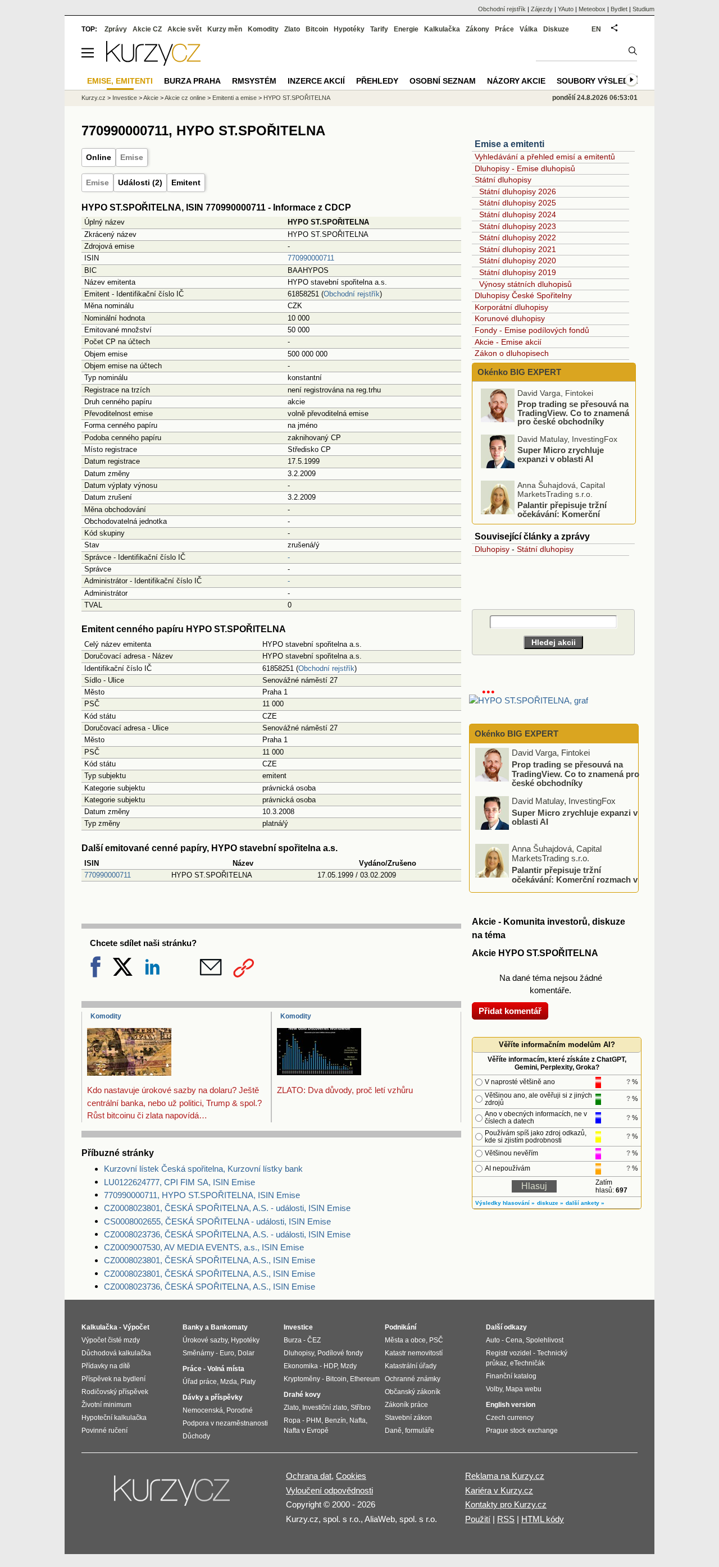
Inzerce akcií (316, 80)
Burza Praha (192, 80)
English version (510, 1405)
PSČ (436, 1340)
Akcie (150, 97)
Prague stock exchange (522, 1430)
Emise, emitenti (120, 80)
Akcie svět (184, 29)
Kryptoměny (302, 1379)
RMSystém (254, 80)
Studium (643, 9)
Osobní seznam (442, 80)
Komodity (105, 1016)
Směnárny (198, 1353)
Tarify (379, 29)
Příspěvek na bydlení (113, 1379)
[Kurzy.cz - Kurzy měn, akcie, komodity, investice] (153, 62)
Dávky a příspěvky (213, 1397)
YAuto (566, 9)
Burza (293, 1340)
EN (596, 29)
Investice (124, 97)
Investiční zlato (324, 1407)
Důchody (196, 1436)
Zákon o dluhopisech (512, 353)
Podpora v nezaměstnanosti (225, 1423)
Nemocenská (203, 1410)
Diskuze (556, 29)
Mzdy (348, 1366)
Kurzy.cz (93, 97)
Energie (406, 29)
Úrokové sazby (205, 1340)
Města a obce (405, 1340)
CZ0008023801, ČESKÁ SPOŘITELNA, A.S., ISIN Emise (209, 1260)
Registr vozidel (508, 1353)
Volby (494, 1389)
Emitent (186, 182)
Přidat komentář (510, 1011)
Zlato (292, 29)
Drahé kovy (302, 1395)
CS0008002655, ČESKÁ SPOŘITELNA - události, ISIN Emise (217, 1221)
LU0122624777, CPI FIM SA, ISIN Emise (179, 1182)
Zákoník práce (406, 1405)
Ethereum (365, 1379)
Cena (514, 1340)
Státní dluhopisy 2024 (517, 214)
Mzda (228, 1382)
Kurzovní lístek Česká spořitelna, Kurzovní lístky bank (203, 1168)
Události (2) (140, 182)
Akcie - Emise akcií (508, 341)
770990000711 (311, 258)
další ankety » (585, 1203)
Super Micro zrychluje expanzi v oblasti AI (560, 454)
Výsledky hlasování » (505, 1203)
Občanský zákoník (412, 1392)
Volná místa (225, 1369)
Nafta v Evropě (306, 1430)
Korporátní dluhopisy (511, 307)
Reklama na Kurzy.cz (504, 1476)
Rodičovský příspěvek (114, 1392)
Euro (227, 1353)
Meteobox (592, 9)
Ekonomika (301, 1366)
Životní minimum (106, 1405)
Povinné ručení (104, 1430)
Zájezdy (542, 9)
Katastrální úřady (410, 1366)
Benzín (335, 1420)
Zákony (477, 29)
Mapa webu (523, 1389)
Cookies (351, 1476)
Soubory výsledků (598, 80)
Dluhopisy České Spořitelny (523, 295)
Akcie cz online (185, 97)
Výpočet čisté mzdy (110, 1340)
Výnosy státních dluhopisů (525, 284)
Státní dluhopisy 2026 (517, 191)
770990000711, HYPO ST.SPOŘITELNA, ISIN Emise (202, 1195)
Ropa (292, 1420)
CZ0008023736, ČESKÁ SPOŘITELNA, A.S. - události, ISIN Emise (227, 1234)
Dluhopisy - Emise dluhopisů (525, 168)
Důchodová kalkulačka (116, 1353)
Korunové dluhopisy (510, 318)
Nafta (357, 1420)
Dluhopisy (492, 549)
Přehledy (377, 80)
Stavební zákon (408, 1418)
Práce (504, 29)
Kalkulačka (442, 29)
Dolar (246, 1353)
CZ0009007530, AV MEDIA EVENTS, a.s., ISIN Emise (204, 1247)
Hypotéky (349, 29)
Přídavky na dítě (105, 1366)
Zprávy (115, 29)
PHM (313, 1420)
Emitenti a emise (234, 97)
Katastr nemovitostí (414, 1353)
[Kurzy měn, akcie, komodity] (173, 1495)
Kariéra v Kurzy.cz (499, 1490)
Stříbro (361, 1407)
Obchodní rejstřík (352, 294)
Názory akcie (516, 80)
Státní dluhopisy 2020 (517, 260)
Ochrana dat (308, 1476)
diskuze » (550, 1203)
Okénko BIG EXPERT (518, 372)
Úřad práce (200, 1382)
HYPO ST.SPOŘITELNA (296, 97)
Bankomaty (229, 1327)
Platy (248, 1382)
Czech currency (510, 1418)
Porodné (239, 1410)
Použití (477, 1519)
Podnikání (400, 1327)
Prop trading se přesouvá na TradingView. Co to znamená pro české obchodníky (573, 413)
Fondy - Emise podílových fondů (532, 330)
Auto (493, 1340)
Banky (193, 1327)
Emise (131, 157)
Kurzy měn (224, 29)
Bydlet (619, 9)
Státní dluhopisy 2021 (517, 249)
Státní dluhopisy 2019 (517, 272)
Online (98, 157)
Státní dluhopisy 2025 (517, 202)
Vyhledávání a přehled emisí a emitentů (545, 156)
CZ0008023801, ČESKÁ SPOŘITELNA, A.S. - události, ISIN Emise (227, 1208)
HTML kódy (542, 1519)
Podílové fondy (340, 1353)
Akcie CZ (147, 29)
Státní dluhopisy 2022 (517, 237)
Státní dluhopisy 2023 (517, 226)
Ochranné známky (412, 1379)
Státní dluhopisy (503, 179)
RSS (506, 1519)
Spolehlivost (544, 1340)
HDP (330, 1366)
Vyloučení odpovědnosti (329, 1490)
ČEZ (314, 1340)
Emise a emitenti (509, 144)
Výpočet (136, 1327)
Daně (393, 1430)
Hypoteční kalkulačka (114, 1418)
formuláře (419, 1430)
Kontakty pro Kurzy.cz (506, 1504)
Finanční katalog (511, 1376)
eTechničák (527, 1363)
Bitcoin (317, 29)
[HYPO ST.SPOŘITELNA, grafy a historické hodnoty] (528, 700)
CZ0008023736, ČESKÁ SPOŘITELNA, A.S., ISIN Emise (209, 1286)
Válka (529, 29)
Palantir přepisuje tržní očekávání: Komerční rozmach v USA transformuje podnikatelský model (557, 518)
